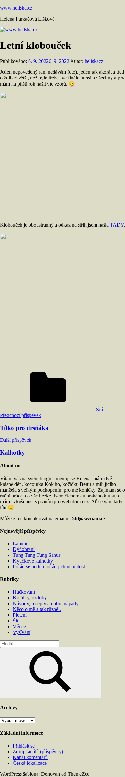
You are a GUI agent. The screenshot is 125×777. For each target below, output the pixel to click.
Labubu (21, 543)
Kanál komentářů (30, 757)
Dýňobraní (24, 549)
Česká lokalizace (30, 763)
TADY (117, 225)
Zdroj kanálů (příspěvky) (38, 751)
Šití (99, 409)
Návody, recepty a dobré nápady (46, 603)
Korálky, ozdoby (30, 597)
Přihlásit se (24, 745)
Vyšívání (21, 632)
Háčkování (24, 592)
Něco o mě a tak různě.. (37, 609)
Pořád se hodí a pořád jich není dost (49, 566)
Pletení (20, 615)
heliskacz (94, 61)
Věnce (19, 626)
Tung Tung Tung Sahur (36, 555)
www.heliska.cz (16, 8)
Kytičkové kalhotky (33, 561)
